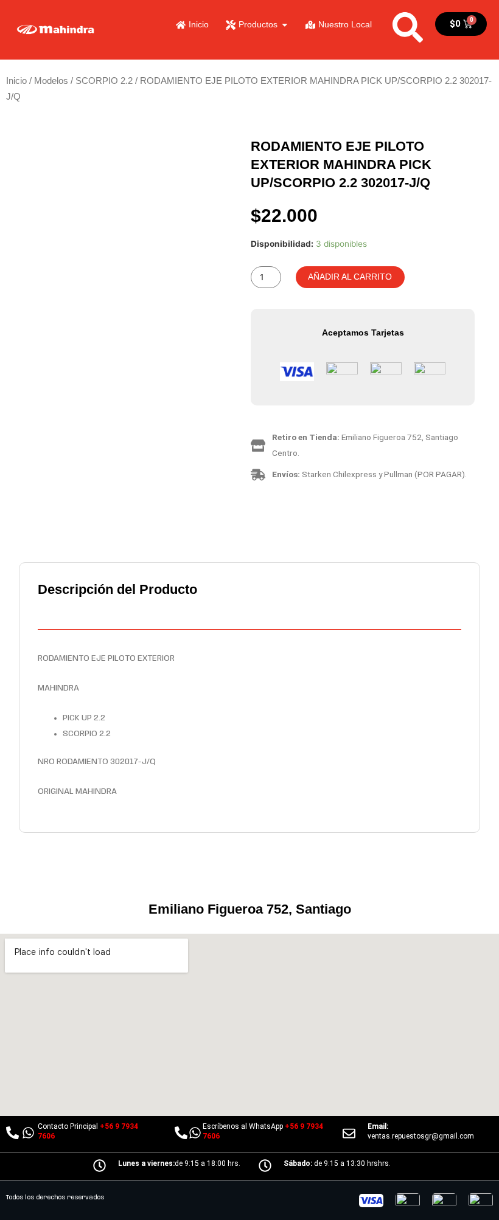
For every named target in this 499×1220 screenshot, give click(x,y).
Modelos (51, 80)
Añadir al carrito (350, 276)
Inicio (16, 80)
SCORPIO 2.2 (104, 80)
